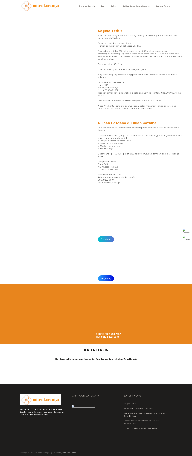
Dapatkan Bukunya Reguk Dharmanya (140, 428)
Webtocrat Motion (69, 453)
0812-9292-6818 (121, 232)
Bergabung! (106, 239)
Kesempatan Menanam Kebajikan (138, 408)
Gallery (114, 6)
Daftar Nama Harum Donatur (136, 6)
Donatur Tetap (163, 6)
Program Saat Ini (87, 6)
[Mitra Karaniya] (40, 5)
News (103, 6)
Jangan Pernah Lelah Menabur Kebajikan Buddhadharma (141, 422)
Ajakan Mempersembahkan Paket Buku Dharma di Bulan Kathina (145, 414)
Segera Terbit (130, 404)
